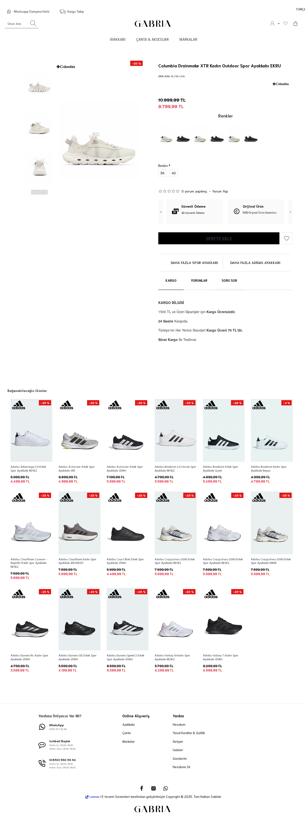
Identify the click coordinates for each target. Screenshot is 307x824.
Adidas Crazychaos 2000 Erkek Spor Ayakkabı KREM (271, 561)
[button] (39, 61)
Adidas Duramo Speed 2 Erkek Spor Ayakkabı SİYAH (125, 657)
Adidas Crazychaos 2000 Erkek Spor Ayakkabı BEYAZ (175, 561)
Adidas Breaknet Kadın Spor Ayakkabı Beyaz (269, 468)
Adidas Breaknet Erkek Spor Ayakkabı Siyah (220, 468)
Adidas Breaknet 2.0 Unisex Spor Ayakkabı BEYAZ (175, 468)
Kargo (171, 280)
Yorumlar (199, 280)
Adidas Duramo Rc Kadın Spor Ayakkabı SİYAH (29, 657)
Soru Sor (229, 280)
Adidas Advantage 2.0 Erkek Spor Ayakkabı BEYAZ (28, 468)
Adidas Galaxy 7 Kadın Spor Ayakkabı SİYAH (220, 657)
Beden (163, 165)
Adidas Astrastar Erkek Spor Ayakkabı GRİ (77, 468)
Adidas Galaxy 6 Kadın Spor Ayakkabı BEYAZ (172, 657)
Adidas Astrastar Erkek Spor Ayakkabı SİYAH (125, 468)
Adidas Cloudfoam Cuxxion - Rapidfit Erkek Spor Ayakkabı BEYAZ (29, 562)
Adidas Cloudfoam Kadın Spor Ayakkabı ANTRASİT (77, 561)
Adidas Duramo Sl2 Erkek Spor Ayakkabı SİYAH (78, 657)
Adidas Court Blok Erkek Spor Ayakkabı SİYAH (125, 561)
